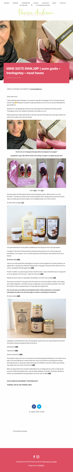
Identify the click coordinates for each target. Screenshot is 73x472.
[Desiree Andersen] (36, 12)
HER (35, 190)
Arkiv (54, 3)
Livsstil (35, 3)
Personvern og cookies (49, 462)
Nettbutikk (23, 5)
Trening (15, 3)
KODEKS (41, 465)
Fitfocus (63, 3)
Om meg (6, 3)
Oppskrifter (26, 3)
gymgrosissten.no (36, 89)
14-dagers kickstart (43, 5)
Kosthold (45, 3)
